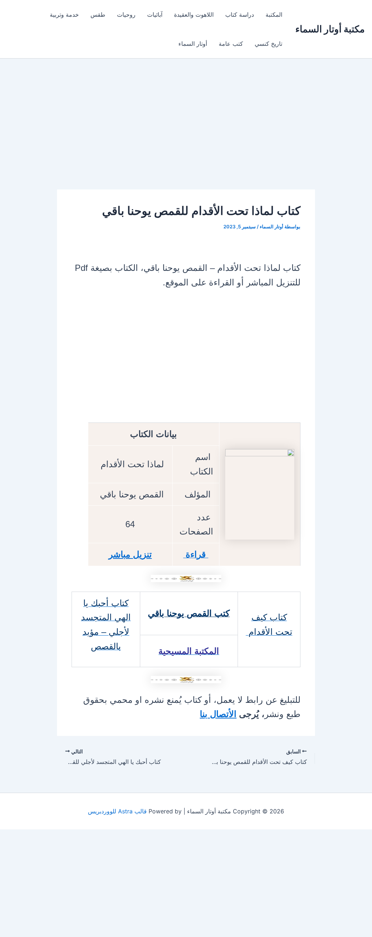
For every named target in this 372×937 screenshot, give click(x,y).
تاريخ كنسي (268, 43)
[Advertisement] (186, 136)
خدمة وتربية (64, 14)
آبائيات (154, 14)
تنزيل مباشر (130, 554)
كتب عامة (231, 43)
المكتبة (274, 14)
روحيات (126, 14)
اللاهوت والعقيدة (194, 14)
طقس (97, 14)
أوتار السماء (192, 43)
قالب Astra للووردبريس (117, 811)
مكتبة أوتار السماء (330, 29)
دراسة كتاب (239, 14)
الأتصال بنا (218, 714)
